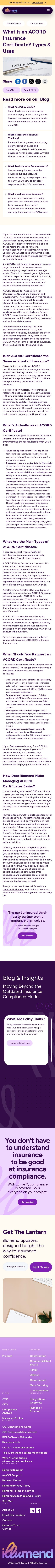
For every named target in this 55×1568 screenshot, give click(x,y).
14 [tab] (14, 1081)
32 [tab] (45, 1085)
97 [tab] (40, 1107)
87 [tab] (45, 1103)
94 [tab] (27, 1107)
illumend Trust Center (11, 1527)
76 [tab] (45, 1100)
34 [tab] (5, 1089)
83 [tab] (27, 1103)
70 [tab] (18, 1100)
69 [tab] (14, 1100)
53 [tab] (40, 1092)
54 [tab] (45, 1092)
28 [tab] (27, 1085)
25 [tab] (14, 1085)
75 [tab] (40, 1100)
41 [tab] (36, 1089)
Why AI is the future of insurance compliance (17, 1459)
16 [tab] (23, 1081)
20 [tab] (40, 1081)
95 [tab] (32, 1107)
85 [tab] (36, 1103)
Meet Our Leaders (13, 1515)
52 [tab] (36, 1092)
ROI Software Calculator (17, 1437)
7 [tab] (32, 1078)
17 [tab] (27, 1081)
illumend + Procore (36, 1409)
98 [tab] (45, 1107)
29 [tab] (32, 1085)
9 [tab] (40, 1078)
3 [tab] (14, 1078)
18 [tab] (32, 1081)
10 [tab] (45, 1078)
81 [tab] (18, 1103)
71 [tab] (23, 1100)
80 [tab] (14, 1103)
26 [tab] (18, 1085)
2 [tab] (10, 1078)
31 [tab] (40, 1085)
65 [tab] (45, 1096)
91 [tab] (14, 1107)
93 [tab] (23, 1107)
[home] (11, 10)
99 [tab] (49, 1107)
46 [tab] (10, 1092)
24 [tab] (10, 1085)
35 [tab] (10, 1089)
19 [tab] (36, 1081)
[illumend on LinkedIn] (32, 1510)
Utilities (34, 1375)
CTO (5, 1399)
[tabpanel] (26, 1040)
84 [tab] (32, 1103)
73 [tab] (32, 1100)
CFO (5, 1404)
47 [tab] (14, 1092)
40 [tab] (32, 1089)
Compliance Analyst (9, 1411)
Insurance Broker (12, 1418)
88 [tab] (49, 1103)
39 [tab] (27, 1089)
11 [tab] (49, 1078)
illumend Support (12, 1470)
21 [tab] (45, 1081)
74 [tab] (36, 1100)
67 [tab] (5, 1100)
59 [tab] (18, 1096)
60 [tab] (23, 1096)
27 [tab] (23, 1085)
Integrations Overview (37, 1401)
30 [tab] (36, 1085)
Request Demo (11, 1480)
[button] (48, 10)
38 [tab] (23, 1089)
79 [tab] (10, 1103)
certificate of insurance (28, 264)
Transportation (39, 1390)
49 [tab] (23, 1092)
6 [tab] (27, 1078)
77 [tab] (49, 1100)
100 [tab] (27, 1111)
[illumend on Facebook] (38, 1510)
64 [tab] (40, 1096)
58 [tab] (14, 1096)
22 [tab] (49, 1081)
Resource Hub (11, 1442)
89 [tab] (5, 1107)
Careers (7, 1520)
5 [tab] (23, 1078)
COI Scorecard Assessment (19, 1432)
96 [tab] (36, 1107)
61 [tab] (27, 1096)
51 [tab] (32, 1092)
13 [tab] (10, 1081)
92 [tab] (18, 1107)
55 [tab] (49, 1092)
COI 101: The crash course (18, 1447)
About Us (8, 1509)
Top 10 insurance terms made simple (24, 1452)
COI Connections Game (17, 1426)
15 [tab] (18, 1081)
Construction (38, 1356)
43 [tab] (45, 1089)
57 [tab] (10, 1096)
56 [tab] (5, 1096)
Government (38, 1380)
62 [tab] (32, 1096)
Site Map (7, 1501)
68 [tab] (10, 1100)
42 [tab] (40, 1089)
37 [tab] (18, 1089)
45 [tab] (5, 1092)
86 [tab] (40, 1103)
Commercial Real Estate (40, 1362)
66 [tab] (49, 1096)
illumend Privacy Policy (16, 1485)
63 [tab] (36, 1096)
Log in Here (37, 2)
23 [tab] (5, 1085)
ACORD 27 (9, 590)
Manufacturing (39, 1385)
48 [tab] (18, 1092)
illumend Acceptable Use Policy (21, 1495)
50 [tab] (27, 1092)
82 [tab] (23, 1103)
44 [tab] (49, 1089)
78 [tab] (5, 1103)
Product (7, 1356)
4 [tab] (18, 1078)
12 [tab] (5, 1081)
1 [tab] (5, 1078)
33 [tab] (49, 1085)
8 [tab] (36, 1078)
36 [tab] (14, 1089)
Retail (33, 1369)
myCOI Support (12, 1475)
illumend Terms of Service (18, 1490)
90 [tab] (10, 1107)
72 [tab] (27, 1100)
